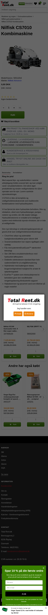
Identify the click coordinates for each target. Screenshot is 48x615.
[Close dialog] (43, 568)
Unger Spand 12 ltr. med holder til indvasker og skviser (27, 612)
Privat (18, 314)
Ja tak (24, 594)
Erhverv (29, 314)
